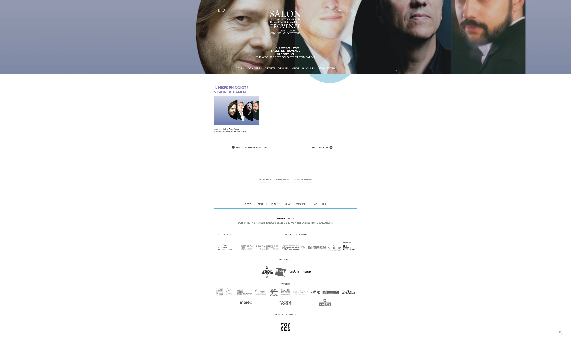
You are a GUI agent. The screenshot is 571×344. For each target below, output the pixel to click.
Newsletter (326, 68)
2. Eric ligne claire (321, 148)
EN (340, 10)
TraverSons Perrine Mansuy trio (250, 148)
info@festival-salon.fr (314, 223)
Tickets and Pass (302, 179)
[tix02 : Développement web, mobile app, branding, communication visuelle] (560, 333)
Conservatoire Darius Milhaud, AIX (230, 132)
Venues (283, 68)
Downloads (282, 179)
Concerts (254, 68)
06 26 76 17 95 (285, 223)
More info (265, 179)
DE (346, 10)
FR (335, 10)
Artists (270, 68)
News (295, 68)
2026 (239, 68)
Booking (308, 68)
